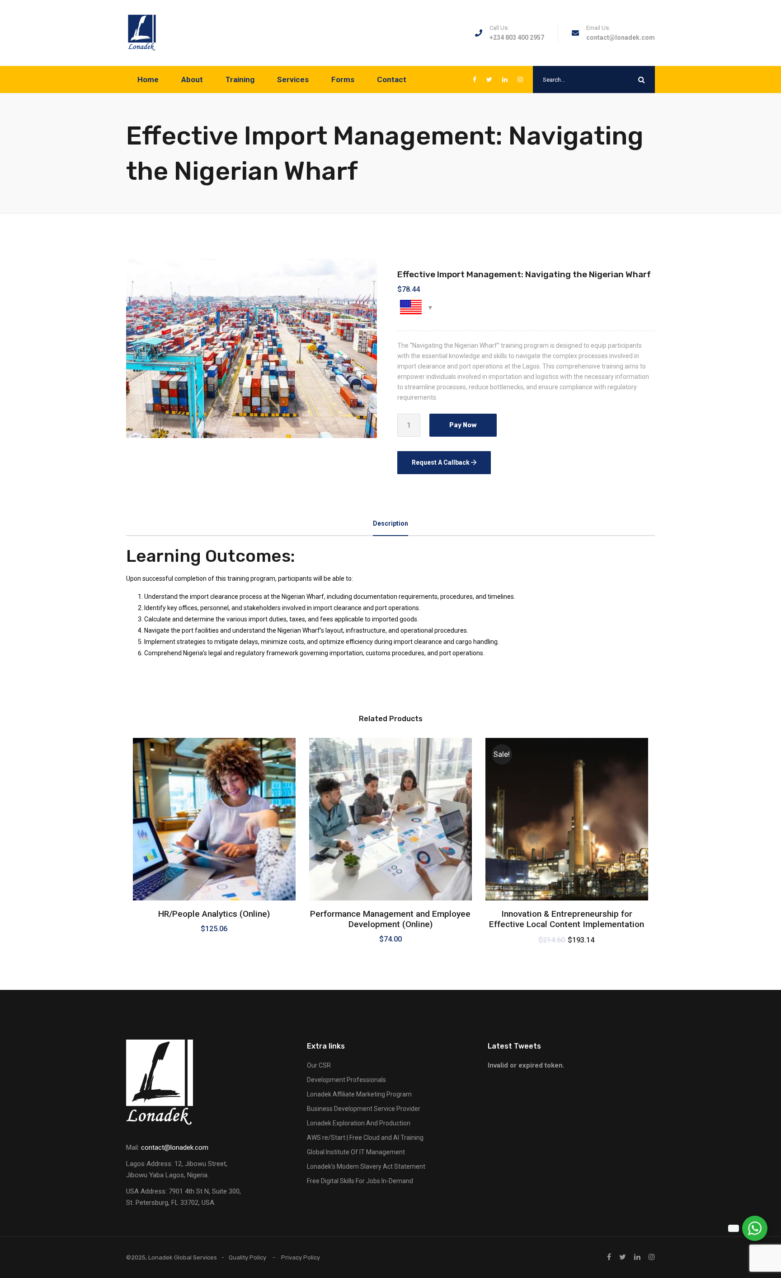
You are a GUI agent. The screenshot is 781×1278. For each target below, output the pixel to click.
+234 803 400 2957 (516, 37)
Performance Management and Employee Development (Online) (390, 919)
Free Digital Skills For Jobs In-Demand (360, 1181)
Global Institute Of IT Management (356, 1152)
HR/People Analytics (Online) (214, 914)
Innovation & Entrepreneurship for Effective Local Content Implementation (566, 919)
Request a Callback (441, 462)
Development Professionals (346, 1079)
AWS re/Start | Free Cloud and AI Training (365, 1137)
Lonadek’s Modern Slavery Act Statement (366, 1166)
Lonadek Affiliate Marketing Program (359, 1094)
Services (293, 79)
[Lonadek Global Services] (142, 33)
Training (240, 79)
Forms (342, 79)
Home (148, 79)
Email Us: (598, 27)
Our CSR (319, 1065)
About (192, 79)
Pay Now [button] (214, 875)
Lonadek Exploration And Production (358, 1123)
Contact (391, 79)
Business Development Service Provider (363, 1108)
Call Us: (499, 27)
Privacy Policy (300, 1257)
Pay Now (463, 425)
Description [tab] (390, 523)
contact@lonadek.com (620, 37)
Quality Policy (247, 1257)
